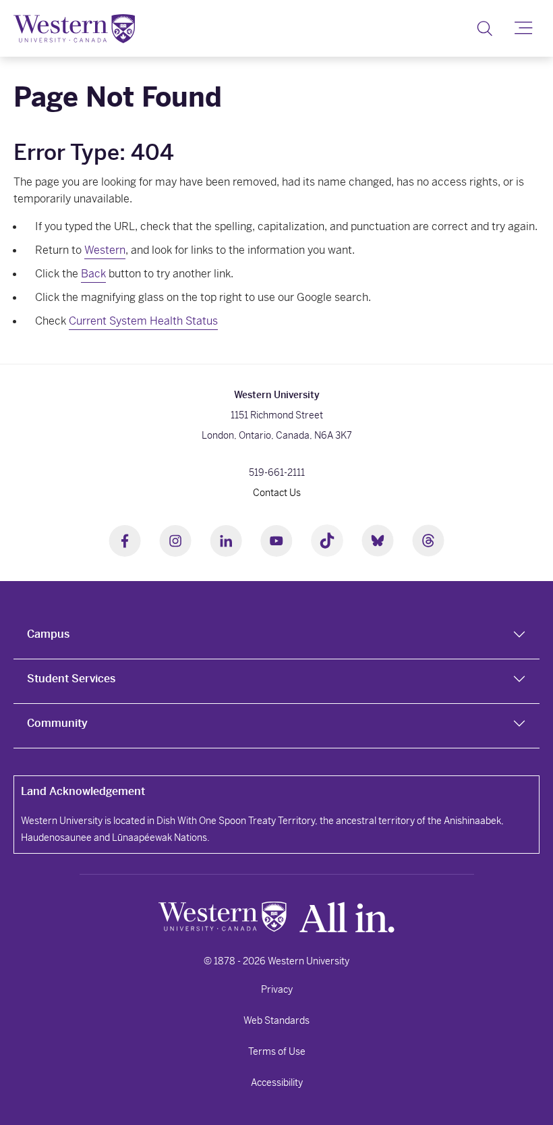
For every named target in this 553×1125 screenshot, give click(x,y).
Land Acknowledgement (83, 791)
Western (104, 250)
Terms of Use (276, 1051)
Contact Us (277, 493)
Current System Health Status (143, 321)
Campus (48, 634)
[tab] (276, 637)
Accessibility (277, 1082)
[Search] (484, 28)
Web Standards (276, 1020)
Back (93, 274)
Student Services (71, 678)
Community (57, 723)
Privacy (277, 989)
